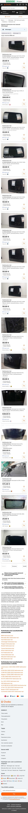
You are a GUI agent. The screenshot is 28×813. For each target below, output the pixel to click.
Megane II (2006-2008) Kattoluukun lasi (12, 674)
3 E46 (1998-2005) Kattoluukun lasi (11, 676)
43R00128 (4, 58)
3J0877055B (5, 93)
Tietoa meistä (4, 713)
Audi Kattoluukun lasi (7, 639)
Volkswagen (10, 20)
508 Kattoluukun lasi (6, 683)
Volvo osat (14, 768)
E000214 (10, 165)
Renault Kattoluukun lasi (7, 646)
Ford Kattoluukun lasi (7, 652)
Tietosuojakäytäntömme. (14, 799)
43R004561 (4, 165)
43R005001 (4, 447)
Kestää (24, 566)
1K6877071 (4, 130)
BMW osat (3, 765)
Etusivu (2, 20)
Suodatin (8, 16)
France (10, 781)
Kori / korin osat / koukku (20, 20)
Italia (21, 781)
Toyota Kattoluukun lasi (7, 648)
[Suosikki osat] (23, 4)
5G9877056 (5, 200)
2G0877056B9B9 (6, 412)
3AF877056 (4, 377)
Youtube (3, 755)
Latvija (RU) (21, 775)
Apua (2, 721)
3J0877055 (15, 93)
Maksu (2, 734)
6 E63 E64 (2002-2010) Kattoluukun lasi (12, 670)
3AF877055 (4, 340)
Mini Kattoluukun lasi (6, 658)
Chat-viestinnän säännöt (7, 743)
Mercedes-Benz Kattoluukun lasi (10, 637)
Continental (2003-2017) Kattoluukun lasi (12, 691)
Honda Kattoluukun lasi (7, 654)
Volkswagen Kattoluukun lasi (9, 641)
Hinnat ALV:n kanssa (22, 12)
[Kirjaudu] (17, 4)
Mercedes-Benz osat (6, 768)
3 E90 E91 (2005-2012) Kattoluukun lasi (12, 672)
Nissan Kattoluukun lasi (7, 650)
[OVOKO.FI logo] (7, 4)
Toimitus (3, 731)
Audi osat (17, 765)
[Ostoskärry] (26, 4)
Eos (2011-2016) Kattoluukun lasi (10, 681)
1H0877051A (5, 516)
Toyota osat (4, 770)
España (4, 778)
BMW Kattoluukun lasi (7, 635)
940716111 (10, 93)
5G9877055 (5, 234)
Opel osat (19, 768)
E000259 (17, 58)
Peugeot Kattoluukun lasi (8, 644)
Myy (2, 724)
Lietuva (14, 775)
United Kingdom (6, 775)
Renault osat (15, 770)
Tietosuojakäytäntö (5, 716)
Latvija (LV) (20, 778)
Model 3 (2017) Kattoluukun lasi (9, 689)
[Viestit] (20, 4)
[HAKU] (25, 8)
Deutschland (12, 778)
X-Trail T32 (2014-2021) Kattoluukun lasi (12, 687)
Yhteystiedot (4, 719)
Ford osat (9, 770)
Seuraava (14, 566)
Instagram (3, 758)
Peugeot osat (22, 770)
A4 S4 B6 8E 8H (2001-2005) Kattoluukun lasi (13, 685)
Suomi (15, 781)
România (5, 783)
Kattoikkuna (4, 21)
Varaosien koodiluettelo (6, 745)
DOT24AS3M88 (10, 58)
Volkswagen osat (11, 765)
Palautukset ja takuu (6, 737)
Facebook (3, 752)
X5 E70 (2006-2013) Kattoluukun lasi (11, 678)
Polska (4, 781)
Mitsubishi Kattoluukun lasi (8, 656)
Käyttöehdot (4, 740)
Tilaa (14, 793)
